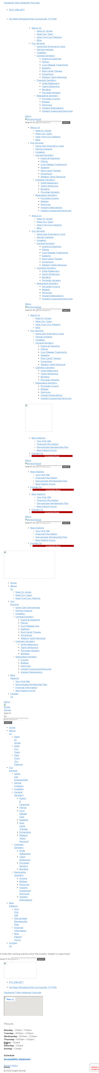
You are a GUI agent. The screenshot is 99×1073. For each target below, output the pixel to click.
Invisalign (41, 52)
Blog (39, 40)
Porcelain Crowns (51, 99)
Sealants (46, 68)
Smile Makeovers (50, 83)
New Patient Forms (47, 450)
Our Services (38, 43)
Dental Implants (45, 49)
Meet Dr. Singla (44, 31)
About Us (36, 28)
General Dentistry (46, 56)
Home (13, 583)
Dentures (47, 105)
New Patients (38, 438)
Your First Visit (44, 441)
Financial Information (48, 444)
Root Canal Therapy (52, 71)
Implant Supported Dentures (57, 111)
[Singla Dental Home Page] (38, 431)
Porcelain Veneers (51, 92)
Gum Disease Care (30, 626)
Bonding (46, 89)
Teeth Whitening (51, 86)
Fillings (45, 62)
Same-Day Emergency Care (51, 46)
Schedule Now (52, 456)
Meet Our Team (45, 34)
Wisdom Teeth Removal (54, 77)
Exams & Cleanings (51, 59)
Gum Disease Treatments (55, 65)
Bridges (46, 102)
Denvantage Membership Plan (52, 447)
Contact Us (37, 453)
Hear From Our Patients (49, 37)
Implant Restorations (52, 108)
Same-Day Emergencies (27, 607)
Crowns (24, 660)
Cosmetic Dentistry (46, 80)
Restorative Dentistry (47, 96)
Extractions (47, 74)
